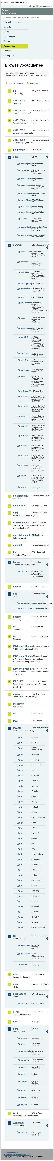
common (17, 245)
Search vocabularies (16, 83)
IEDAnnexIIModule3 (22, 656)
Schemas (7, 41)
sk (22, 917)
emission (25, 1060)
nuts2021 (24, 446)
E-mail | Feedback (11, 1152)
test (15, 1022)
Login (33, 6)
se (22, 907)
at (21, 743)
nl (21, 880)
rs (21, 901)
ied (14, 636)
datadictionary (20, 496)
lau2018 (17, 728)
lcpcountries (26, 945)
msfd (15, 974)
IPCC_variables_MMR (26, 608)
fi (21, 807)
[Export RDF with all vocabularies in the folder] (47, 157)
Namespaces (9, 55)
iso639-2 (24, 337)
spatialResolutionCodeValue (26, 235)
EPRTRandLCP (21, 522)
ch (22, 765)
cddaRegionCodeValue (26, 164)
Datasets (7, 27)
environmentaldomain (26, 303)
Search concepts (35, 83)
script (23, 476)
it (21, 849)
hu (22, 833)
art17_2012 (19, 130)
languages (25, 370)
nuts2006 (24, 406)
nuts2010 (24, 416)
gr (22, 823)
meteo (23, 1074)
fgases (16, 562)
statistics (24, 1081)
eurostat (17, 545)
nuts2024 (24, 455)
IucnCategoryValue (26, 207)
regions (24, 219)
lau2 (15, 721)
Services (7, 51)
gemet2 (17, 586)
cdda (15, 157)
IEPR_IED (18, 681)
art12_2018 (19, 110)
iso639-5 (24, 360)
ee (22, 791)
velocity (24, 1097)
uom (15, 1029)
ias (14, 626)
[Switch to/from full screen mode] (37, 6)
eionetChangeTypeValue (26, 200)
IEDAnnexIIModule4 (22, 669)
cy (22, 770)
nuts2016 (24, 436)
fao (14, 552)
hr (22, 828)
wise (15, 1113)
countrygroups (26, 283)
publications (19, 994)
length (23, 1067)
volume (24, 1105)
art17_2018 (19, 140)
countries (25, 272)
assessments (26, 252)
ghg (15, 594)
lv (21, 870)
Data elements (9, 37)
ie (21, 838)
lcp (14, 936)
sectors (24, 964)
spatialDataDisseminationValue (26, 227)
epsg (23, 318)
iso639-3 (24, 353)
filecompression (26, 328)
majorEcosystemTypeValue (26, 212)
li (21, 854)
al (21, 737)
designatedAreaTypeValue (26, 179)
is (21, 844)
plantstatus (25, 954)
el (21, 796)
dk (22, 786)
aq (14, 91)
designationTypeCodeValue (26, 193)
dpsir (23, 297)
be (22, 755)
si (21, 912)
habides (17, 617)
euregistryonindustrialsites (22, 535)
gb (22, 817)
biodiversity (19, 150)
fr (21, 812)
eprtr (15, 513)
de (22, 781)
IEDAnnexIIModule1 (22, 646)
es (22, 802)
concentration (26, 1051)
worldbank (18, 1123)
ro (22, 896)
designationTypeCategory (26, 185)
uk (22, 927)
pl (21, 886)
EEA (14, 2)
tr (21, 922)
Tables (6, 32)
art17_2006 (19, 120)
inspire (16, 694)
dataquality (19, 506)
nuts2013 (24, 426)
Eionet (14, 17)
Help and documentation (13, 22)
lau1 (15, 714)
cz (22, 776)
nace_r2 (24, 377)
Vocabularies (9, 46)
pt (21, 891)
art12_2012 (19, 100)
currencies (25, 289)
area (22, 1044)
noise (16, 984)
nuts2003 (24, 396)
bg (22, 760)
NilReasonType (26, 391)
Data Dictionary (23, 17)
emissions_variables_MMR (26, 603)
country (24, 1132)
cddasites (25, 170)
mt (22, 875)
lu (21, 865)
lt (21, 859)
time (23, 1090)
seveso (17, 1012)
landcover (18, 704)
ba (22, 748)
